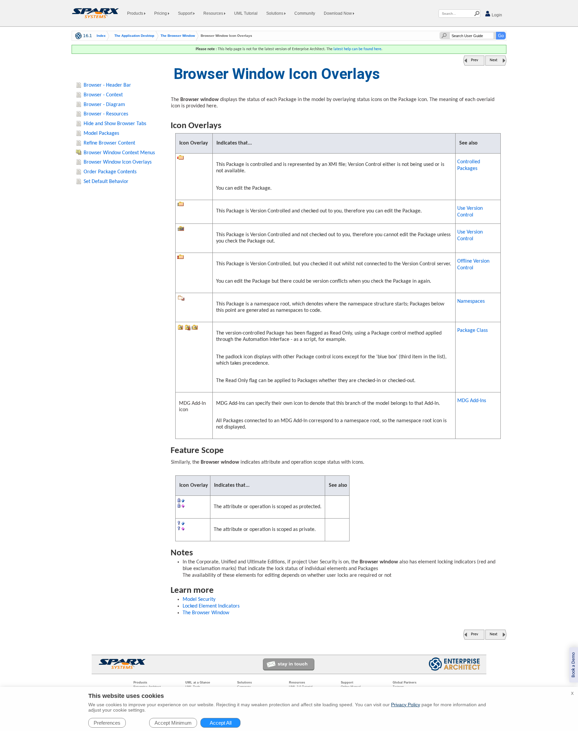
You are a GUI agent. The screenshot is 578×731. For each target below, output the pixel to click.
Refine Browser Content (109, 143)
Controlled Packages (468, 165)
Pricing (161, 13)
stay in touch (293, 663)
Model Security (199, 599)
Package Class (472, 330)
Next (493, 60)
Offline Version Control (473, 265)
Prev (474, 60)
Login (496, 15)
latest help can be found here (357, 49)
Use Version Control (470, 212)
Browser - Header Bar (107, 85)
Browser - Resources (106, 114)
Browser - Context (103, 95)
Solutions (275, 13)
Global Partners (404, 682)
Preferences (107, 723)
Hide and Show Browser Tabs (115, 123)
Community (304, 13)
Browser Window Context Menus (119, 153)
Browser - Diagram (104, 104)
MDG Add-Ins (471, 400)
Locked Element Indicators (211, 606)
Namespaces (471, 301)
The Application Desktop (134, 35)
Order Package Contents (110, 172)
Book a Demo (573, 664)
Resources (213, 13)
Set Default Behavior (106, 181)
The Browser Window (178, 35)
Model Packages (101, 133)
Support (185, 13)
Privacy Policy (405, 704)
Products (135, 13)
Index (101, 35)
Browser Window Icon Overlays (118, 162)
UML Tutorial (246, 13)
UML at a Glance (197, 682)
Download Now (338, 13)
